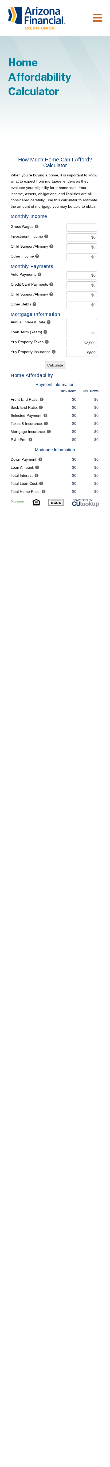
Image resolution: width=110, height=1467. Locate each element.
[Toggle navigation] (97, 18)
